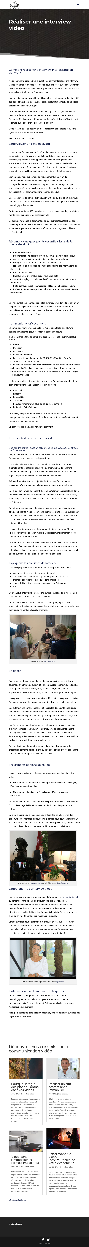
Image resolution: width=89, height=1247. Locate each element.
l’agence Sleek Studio (49, 661)
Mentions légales (15, 1224)
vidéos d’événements (62, 883)
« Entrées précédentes (17, 1200)
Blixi (49, 1244)
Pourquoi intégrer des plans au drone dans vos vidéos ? (25, 1087)
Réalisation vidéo (27, 1094)
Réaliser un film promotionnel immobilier (60, 1087)
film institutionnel (70, 897)
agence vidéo (60, 982)
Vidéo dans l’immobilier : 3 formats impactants (25, 1160)
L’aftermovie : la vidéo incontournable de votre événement (62, 1158)
